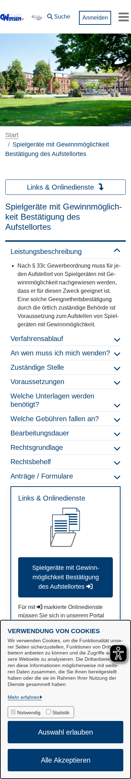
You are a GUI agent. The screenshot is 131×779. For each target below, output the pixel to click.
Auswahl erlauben (65, 732)
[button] (59, 15)
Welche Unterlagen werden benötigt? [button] (52, 400)
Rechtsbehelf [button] (30, 462)
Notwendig (29, 712)
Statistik (61, 712)
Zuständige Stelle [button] (37, 367)
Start (12, 135)
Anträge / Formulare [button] (41, 476)
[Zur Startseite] (12, 17)
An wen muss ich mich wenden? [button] (60, 353)
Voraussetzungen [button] (37, 381)
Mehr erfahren (23, 697)
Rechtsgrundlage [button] (36, 447)
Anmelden (95, 18)
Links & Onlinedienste (61, 187)
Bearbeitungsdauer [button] (39, 433)
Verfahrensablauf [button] (36, 338)
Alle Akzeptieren (65, 760)
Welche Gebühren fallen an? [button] (54, 419)
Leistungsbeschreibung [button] (46, 251)
